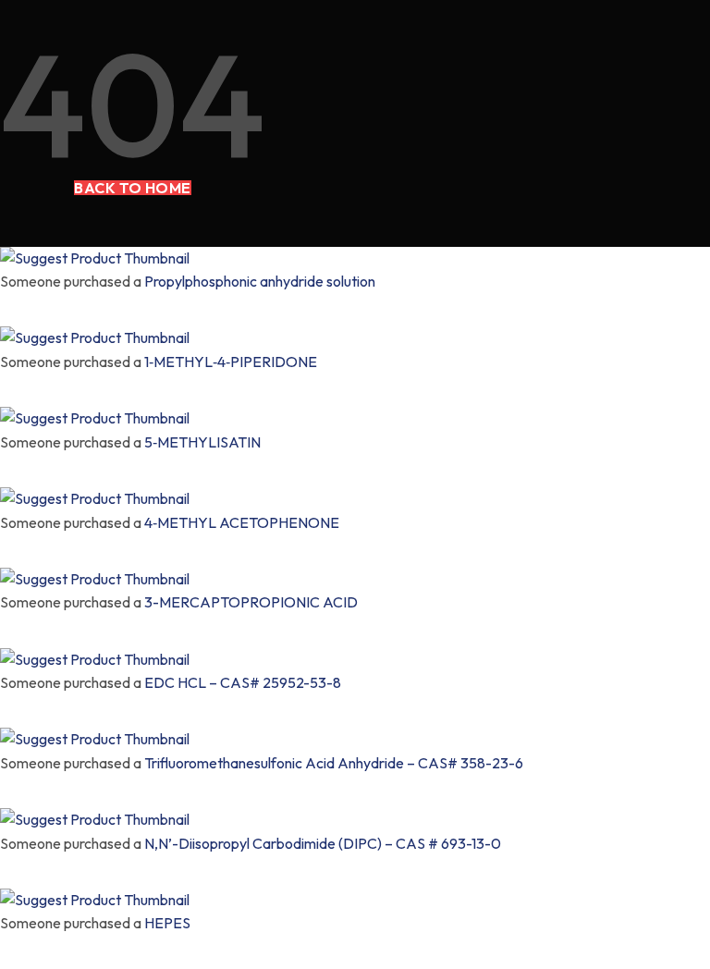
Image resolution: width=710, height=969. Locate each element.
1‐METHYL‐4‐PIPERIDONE (230, 361)
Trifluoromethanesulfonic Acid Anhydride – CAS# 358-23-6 (333, 763)
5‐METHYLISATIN (202, 442)
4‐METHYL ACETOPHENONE (241, 522)
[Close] (5, 305)
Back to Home (132, 187)
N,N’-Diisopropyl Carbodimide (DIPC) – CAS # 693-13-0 (322, 843)
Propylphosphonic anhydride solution (259, 281)
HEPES (167, 923)
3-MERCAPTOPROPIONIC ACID (251, 602)
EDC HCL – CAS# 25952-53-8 (242, 682)
